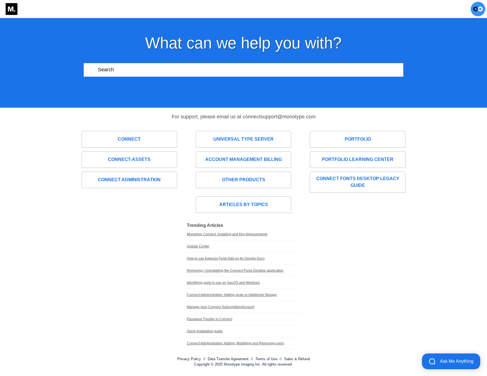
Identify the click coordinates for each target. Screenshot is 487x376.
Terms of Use (266, 359)
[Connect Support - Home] (11, 9)
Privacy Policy (189, 359)
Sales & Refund (297, 359)
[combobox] (250, 70)
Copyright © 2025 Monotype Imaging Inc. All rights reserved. (243, 364)
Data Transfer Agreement (228, 359)
